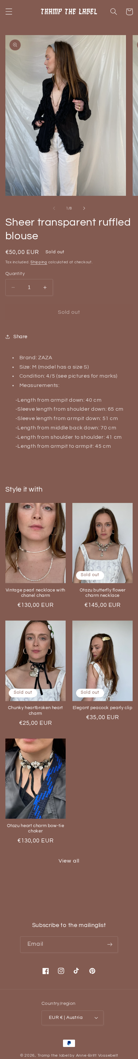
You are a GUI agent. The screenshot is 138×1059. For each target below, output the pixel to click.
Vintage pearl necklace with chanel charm (35, 593)
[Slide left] (54, 208)
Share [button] (20, 336)
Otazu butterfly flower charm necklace (103, 593)
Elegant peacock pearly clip (103, 708)
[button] (8, 11)
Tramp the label (53, 1055)
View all (69, 861)
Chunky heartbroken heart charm (35, 710)
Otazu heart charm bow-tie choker (35, 828)
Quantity (15, 273)
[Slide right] (84, 208)
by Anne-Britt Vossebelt (94, 1055)
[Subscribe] (109, 944)
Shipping (38, 262)
